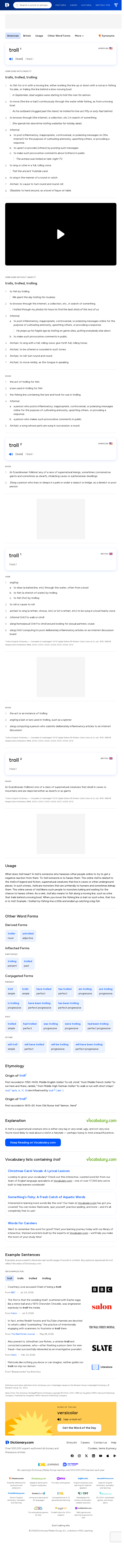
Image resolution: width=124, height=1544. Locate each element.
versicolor (67, 1412)
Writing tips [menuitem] (103, 5)
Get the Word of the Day (79, 1428)
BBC (13, 1292)
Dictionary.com (7, 5)
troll (23, 1075)
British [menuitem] (27, 35)
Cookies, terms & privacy (102, 1448)
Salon (14, 1313)
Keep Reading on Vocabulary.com (33, 1142)
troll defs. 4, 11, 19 (16, 1090)
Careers (85, 1442)
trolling (31, 77)
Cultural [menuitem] (86, 5)
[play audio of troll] (11, 59)
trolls (9, 77)
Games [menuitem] (73, 5)
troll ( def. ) (56, 1090)
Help (113, 1442)
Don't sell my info (61, 1525)
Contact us (100, 1442)
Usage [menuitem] (39, 35)
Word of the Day (67, 1407)
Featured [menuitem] (61, 5)
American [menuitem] (13, 35)
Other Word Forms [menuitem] (59, 35)
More (78, 35)
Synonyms (108, 35)
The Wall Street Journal (23, 1334)
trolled (20, 77)
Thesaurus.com (116, 5)
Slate (13, 1354)
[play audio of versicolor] (59, 1419)
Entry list (72, 1442)
